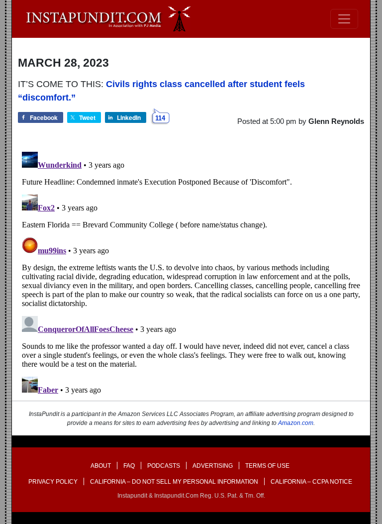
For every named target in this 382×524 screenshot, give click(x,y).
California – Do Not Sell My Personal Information (174, 481)
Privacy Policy (53, 481)
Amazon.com (295, 422)
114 (160, 118)
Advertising (212, 465)
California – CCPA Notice (311, 481)
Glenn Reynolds (336, 121)
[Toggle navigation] (344, 19)
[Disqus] (191, 272)
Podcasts (163, 465)
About (101, 465)
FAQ (129, 465)
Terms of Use (267, 465)
